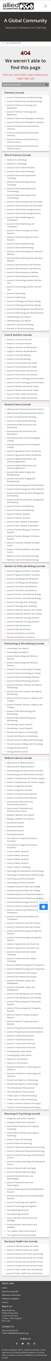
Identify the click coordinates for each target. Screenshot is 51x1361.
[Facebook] (17, 1343)
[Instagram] (34, 1343)
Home (4, 1288)
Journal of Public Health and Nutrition (22, 394)
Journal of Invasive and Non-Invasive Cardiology (21, 953)
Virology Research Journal (17, 748)
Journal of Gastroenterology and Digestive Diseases (24, 932)
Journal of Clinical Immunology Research (23, 677)
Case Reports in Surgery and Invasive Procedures (22, 839)
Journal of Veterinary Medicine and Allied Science (23, 544)
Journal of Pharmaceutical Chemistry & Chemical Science (22, 140)
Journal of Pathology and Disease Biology (24, 301)
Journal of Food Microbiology (19, 355)
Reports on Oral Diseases (17, 1059)
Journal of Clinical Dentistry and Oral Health (24, 202)
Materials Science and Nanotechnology (23, 556)
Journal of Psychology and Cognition (22, 1202)
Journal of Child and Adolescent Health (22, 1246)
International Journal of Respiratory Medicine (25, 894)
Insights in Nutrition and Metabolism (22, 347)
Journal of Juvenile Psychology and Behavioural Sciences (26, 1156)
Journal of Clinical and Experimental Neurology (26, 1147)
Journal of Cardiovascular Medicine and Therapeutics (22, 911)
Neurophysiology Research (18, 1210)
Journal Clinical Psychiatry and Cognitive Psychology (23, 1127)
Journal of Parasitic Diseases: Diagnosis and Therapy (24, 699)
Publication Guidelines (10, 1298)
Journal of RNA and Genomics (19, 625)
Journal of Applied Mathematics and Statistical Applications (21, 460)
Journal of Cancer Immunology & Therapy (24, 669)
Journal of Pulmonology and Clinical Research (25, 309)
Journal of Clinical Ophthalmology (20, 243)
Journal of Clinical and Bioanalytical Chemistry (25, 118)
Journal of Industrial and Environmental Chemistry (22, 127)
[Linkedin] (28, 1343)
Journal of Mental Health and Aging (21, 1168)
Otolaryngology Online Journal (19, 1051)
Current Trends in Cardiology (18, 867)
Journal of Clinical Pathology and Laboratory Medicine (25, 252)
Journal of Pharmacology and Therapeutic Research (24, 1002)
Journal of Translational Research (20, 1036)
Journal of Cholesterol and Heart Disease (23, 923)
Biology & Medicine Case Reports (20, 815)
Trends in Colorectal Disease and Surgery (24, 1103)
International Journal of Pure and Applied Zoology (23, 439)
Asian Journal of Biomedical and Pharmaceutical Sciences (20, 803)
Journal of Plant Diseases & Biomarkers (23, 522)
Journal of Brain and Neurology (19, 1139)
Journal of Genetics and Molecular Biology (24, 594)
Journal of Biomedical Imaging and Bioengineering (21, 473)
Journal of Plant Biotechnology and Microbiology (21, 712)
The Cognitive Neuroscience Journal (21, 1231)
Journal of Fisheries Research (18, 514)
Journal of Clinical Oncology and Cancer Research (23, 231)
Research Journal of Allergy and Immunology (25, 740)
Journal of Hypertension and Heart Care (23, 944)
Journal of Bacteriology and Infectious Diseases (22, 657)
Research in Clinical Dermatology (20, 324)
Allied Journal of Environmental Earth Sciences (25, 409)
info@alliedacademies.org (18, 1333)
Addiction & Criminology (17, 160)
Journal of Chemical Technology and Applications (21, 106)
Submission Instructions (11, 1295)
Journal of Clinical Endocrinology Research (24, 209)
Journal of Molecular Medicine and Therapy (24, 610)
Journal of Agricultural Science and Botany (24, 451)
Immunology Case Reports (18, 648)
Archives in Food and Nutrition (19, 339)
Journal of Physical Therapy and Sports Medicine (22, 1016)
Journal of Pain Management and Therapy (24, 994)
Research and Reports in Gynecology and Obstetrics (23, 1068)
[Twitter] (22, 1343)
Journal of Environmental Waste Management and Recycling (25, 494)
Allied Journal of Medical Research (20, 763)
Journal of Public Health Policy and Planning (24, 1269)
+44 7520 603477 (12, 43)
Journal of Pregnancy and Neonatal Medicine (25, 1028)
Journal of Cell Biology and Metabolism (23, 579)
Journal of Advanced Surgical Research (22, 902)
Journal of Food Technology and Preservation (25, 378)
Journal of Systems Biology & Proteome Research (23, 531)
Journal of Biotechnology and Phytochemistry (25, 485)
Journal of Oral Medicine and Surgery (22, 973)
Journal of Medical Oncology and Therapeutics (26, 965)
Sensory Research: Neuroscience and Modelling (22, 1219)
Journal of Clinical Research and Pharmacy (24, 264)
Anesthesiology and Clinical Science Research (25, 770)
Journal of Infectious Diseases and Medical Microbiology (24, 686)
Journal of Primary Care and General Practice (25, 1262)
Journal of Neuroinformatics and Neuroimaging (20, 1177)
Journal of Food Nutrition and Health (22, 363)
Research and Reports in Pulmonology (22, 1080)
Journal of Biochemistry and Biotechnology (24, 97)
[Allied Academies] (19, 6)
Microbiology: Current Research (19, 724)
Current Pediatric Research (18, 851)
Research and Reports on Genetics (21, 633)
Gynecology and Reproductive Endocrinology (25, 871)
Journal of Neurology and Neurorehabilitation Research (25, 1190)
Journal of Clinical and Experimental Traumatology (21, 189)
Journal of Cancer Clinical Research (21, 167)
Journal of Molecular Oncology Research (23, 618)
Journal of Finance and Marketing (20, 506)
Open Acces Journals (10, 1291)
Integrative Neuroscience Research (21, 1118)
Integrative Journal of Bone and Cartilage (23, 886)
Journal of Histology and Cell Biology (22, 602)
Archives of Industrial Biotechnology (21, 417)
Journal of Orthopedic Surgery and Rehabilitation (21, 981)
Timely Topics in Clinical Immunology (22, 1095)
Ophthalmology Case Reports (19, 317)
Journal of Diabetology (16, 293)
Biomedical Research (15, 822)
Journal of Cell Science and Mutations (22, 586)
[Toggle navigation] (45, 6)
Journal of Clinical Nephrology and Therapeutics (20, 218)
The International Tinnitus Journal (20, 1088)
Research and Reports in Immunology (22, 732)
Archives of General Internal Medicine (22, 794)
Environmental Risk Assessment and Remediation (21, 426)
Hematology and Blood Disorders (21, 879)
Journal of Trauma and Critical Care (21, 1043)
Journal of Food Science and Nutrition (22, 371)
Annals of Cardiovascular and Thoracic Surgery (26, 778)
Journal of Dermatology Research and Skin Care (24, 281)
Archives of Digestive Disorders (19, 786)
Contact (5, 1302)
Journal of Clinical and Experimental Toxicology (21, 176)
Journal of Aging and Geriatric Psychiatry (23, 571)
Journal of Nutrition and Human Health (22, 386)
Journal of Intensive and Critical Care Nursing (25, 1254)
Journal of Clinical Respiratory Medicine (22, 272)
